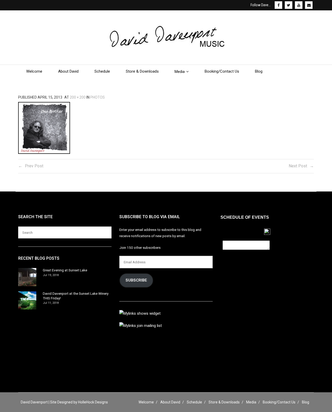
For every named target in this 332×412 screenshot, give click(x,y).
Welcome (146, 402)
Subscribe (136, 280)
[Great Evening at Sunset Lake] (27, 277)
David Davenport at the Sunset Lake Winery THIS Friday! (75, 295)
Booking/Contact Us (279, 402)
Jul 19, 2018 (51, 275)
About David (170, 402)
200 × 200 (78, 97)
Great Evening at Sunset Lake (65, 270)
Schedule (194, 402)
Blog (305, 402)
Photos (97, 97)
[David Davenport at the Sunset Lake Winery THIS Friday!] (27, 300)
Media (251, 402)
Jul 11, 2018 (51, 303)
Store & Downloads (224, 402)
